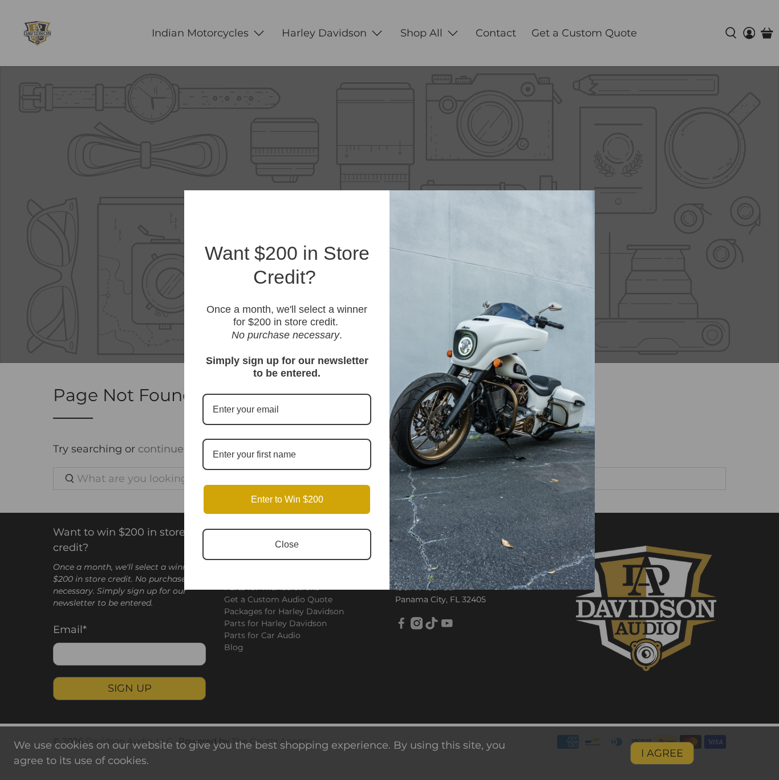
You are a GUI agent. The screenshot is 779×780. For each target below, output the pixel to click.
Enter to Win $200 (287, 499)
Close (287, 544)
